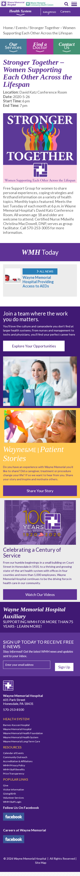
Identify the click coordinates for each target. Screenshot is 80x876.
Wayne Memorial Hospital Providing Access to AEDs (38, 281)
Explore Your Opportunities (34, 346)
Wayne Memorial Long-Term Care (21, 741)
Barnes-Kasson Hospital (16, 725)
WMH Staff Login (12, 801)
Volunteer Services (13, 797)
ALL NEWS (46, 271)
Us (67, 46)
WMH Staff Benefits (14, 769)
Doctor (40, 46)
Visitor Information (13, 789)
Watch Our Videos (40, 594)
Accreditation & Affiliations (18, 761)
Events (21, 27)
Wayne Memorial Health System (20, 737)
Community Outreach (15, 757)
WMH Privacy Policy (14, 765)
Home (8, 27)
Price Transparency (13, 773)
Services (13, 46)
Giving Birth (9, 793)
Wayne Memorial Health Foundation (23, 733)
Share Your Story (40, 490)
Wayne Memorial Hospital (17, 729)
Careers (65, 11)
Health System (20, 11)
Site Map (40, 862)
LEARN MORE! (29, 626)
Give (5, 785)
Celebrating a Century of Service (32, 552)
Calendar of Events (13, 753)
